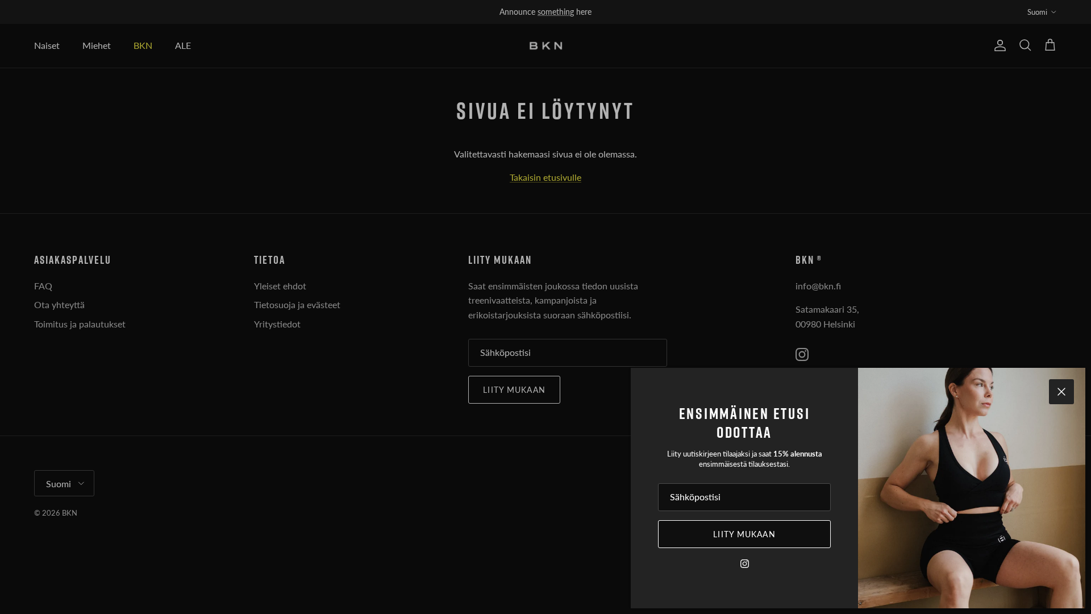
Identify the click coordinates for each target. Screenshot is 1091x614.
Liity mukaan (744, 534)
